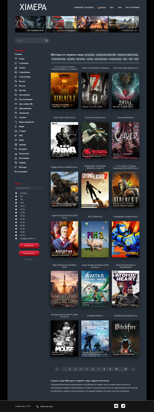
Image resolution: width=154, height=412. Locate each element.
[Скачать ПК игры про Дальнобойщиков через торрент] (61, 24)
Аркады (22, 145)
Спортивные (24, 72)
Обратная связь (46, 406)
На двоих (23, 149)
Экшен (22, 68)
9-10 (22, 203)
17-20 (22, 212)
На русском (24, 154)
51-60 (22, 232)
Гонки (21, 59)
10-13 (22, 206)
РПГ (21, 136)
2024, (131, 59)
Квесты (22, 86)
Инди (21, 140)
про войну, (80, 59)
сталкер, (90, 59)
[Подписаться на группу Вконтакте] (116, 406)
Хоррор (22, 163)
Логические (24, 113)
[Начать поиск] (46, 40)
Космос (22, 81)
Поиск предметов (26, 122)
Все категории (21, 172)
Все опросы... (29, 259)
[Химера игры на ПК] (33, 6)
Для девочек (24, 95)
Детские (22, 90)
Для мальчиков (25, 99)
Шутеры (23, 167)
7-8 (21, 199)
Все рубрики (132, 7)
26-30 (22, 219)
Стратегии (23, 63)
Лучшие (22, 117)
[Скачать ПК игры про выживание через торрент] (30, 24)
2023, (125, 59)
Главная (18, 54)
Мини (21, 127)
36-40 (22, 225)
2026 (120, 7)
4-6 (21, 196)
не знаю (23, 193)
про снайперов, (101, 59)
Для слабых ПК (26, 104)
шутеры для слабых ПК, (106, 55)
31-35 (22, 222)
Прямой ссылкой (83, 7)
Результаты (29, 253)
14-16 (22, 209)
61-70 (22, 235)
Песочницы (24, 158)
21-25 (22, 216)
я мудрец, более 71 (27, 238)
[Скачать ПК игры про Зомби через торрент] (92, 24)
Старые (22, 131)
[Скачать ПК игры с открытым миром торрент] (124, 24)
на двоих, (71, 59)
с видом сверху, (115, 59)
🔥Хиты (102, 8)
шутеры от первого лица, (127, 55)
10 (116, 369)
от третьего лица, (58, 59)
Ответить (29, 246)
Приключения (25, 108)
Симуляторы (25, 77)
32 (126, 369)
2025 (112, 7)
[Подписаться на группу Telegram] (123, 406)
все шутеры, (90, 55)
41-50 (22, 229)
